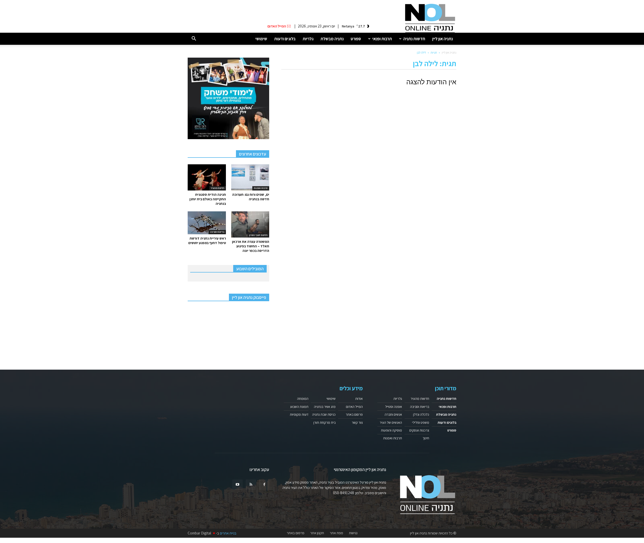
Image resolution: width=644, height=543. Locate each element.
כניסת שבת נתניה (324, 414)
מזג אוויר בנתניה (325, 406)
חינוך (426, 438)
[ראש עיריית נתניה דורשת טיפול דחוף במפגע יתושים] (207, 222)
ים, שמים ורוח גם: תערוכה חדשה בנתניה (250, 196)
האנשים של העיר (391, 422)
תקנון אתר (317, 533)
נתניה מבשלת (332, 39)
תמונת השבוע (299, 406)
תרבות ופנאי (382, 39)
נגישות (353, 533)
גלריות (308, 39)
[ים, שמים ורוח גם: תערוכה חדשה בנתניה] (250, 177)
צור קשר (357, 422)
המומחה (302, 398)
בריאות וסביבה (217, 232)
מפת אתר (336, 533)
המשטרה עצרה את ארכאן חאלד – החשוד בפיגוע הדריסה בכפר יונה (250, 246)
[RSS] (251, 485)
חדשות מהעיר (217, 188)
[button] (194, 39)
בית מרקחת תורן (324, 422)
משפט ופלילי (420, 422)
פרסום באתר (354, 414)
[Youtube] (237, 485)
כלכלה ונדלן (421, 414)
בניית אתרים (228, 533)
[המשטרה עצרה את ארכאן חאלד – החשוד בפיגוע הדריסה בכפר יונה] (250, 224)
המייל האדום (354, 406)
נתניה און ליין (442, 39)
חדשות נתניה (414, 39)
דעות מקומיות (299, 414)
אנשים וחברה (393, 414)
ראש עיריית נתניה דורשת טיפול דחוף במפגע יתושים (207, 240)
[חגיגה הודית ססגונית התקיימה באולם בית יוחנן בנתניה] (207, 177)
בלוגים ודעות (285, 39)
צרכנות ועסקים (419, 430)
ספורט (356, 39)
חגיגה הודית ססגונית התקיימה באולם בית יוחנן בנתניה (207, 199)
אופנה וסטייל (393, 406)
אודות (359, 398)
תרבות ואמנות (261, 188)
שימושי (261, 39)
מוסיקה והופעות (391, 430)
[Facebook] (264, 485)
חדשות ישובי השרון (258, 235)
